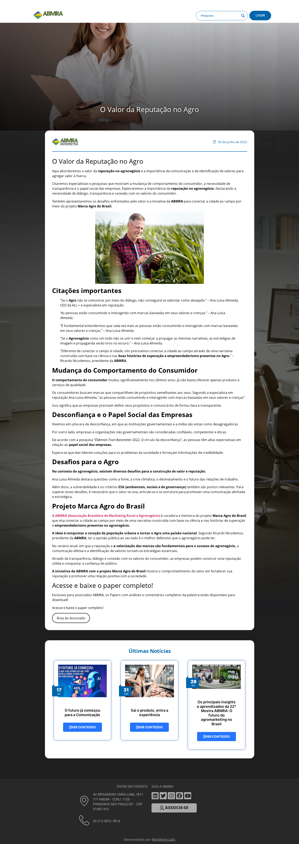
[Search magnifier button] (243, 16)
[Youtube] (187, 792)
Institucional (71, 5)
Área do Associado (71, 615)
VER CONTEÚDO (83, 724)
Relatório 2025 (238, 5)
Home (54, 5)
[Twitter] (163, 792)
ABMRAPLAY (147, 5)
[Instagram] (171, 792)
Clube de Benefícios (210, 5)
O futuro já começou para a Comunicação (82, 709)
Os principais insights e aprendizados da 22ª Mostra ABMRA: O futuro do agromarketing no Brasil (216, 710)
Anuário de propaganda (176, 5)
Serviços (128, 5)
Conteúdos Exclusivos (99, 5)
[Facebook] (179, 792)
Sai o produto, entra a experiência (149, 709)
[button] (149, 842)
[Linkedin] (155, 792)
